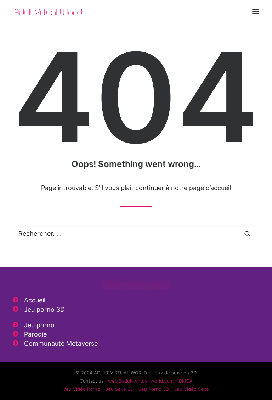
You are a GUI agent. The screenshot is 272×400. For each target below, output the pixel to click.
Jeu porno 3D (44, 309)
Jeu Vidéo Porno (81, 389)
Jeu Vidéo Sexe (191, 389)
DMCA (186, 381)
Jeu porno (39, 325)
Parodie (35, 334)
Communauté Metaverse (61, 343)
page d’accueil (210, 187)
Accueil (34, 300)
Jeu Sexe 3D (120, 389)
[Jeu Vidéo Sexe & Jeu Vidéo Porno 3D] (48, 11)
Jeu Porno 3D (154, 389)
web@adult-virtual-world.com (141, 381)
